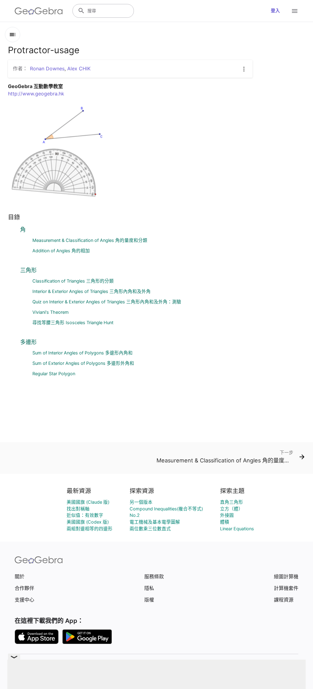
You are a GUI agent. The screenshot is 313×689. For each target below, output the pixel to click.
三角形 (28, 270)
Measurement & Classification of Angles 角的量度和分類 (89, 240)
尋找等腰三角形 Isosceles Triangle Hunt (72, 322)
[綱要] (12, 34)
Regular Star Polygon (53, 373)
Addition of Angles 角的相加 (61, 251)
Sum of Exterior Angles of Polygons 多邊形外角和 (83, 363)
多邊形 (28, 342)
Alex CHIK (78, 68)
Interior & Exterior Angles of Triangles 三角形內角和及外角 (91, 291)
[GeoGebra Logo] (39, 11)
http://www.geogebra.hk (36, 94)
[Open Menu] (294, 11)
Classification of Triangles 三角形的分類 (73, 281)
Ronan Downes (47, 68)
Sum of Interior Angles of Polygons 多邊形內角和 (82, 353)
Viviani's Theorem (50, 312)
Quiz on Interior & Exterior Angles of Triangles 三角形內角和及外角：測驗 (106, 302)
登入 (275, 10)
